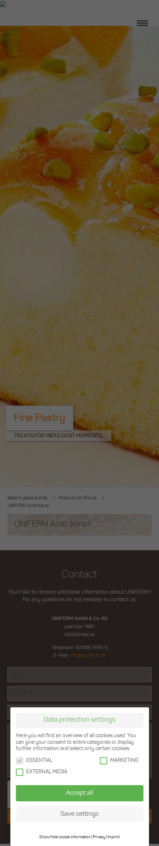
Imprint (114, 837)
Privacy (99, 837)
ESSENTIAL (39, 760)
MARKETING (124, 760)
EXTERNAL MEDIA (46, 772)
